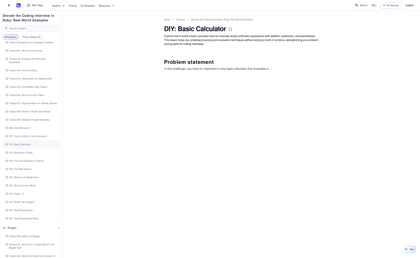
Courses (180, 19)
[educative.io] (18, 5)
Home (167, 19)
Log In (409, 5)
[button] (31, 227)
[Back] (9, 5)
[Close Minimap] (63, 23)
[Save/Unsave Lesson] (230, 29)
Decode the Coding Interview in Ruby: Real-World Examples (28, 17)
